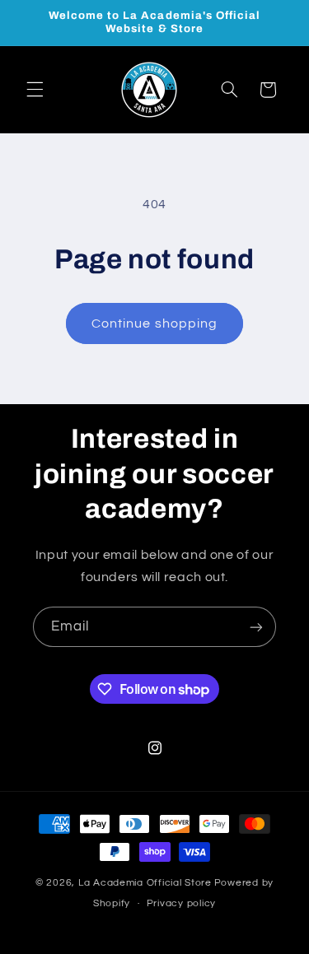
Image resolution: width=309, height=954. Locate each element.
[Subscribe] (256, 627)
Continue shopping (154, 323)
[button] (35, 90)
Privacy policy (181, 903)
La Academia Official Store (145, 882)
